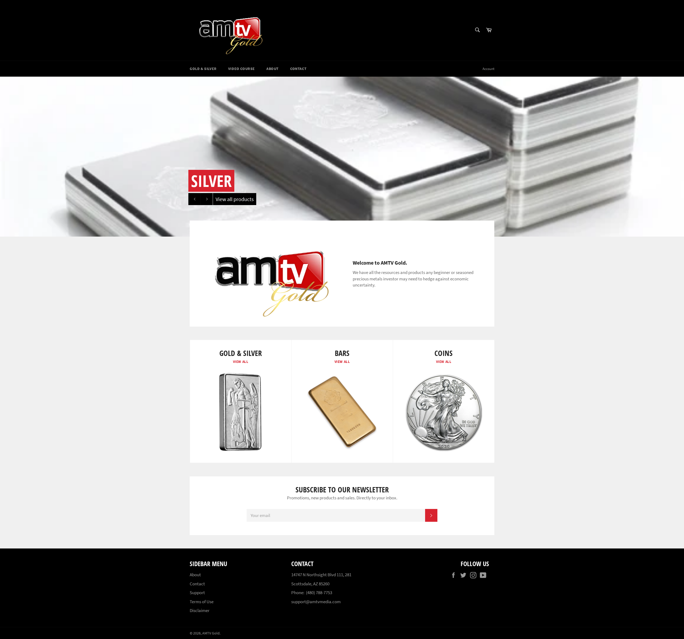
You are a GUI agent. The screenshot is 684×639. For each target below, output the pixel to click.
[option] (342, 156)
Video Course (241, 68)
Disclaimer (199, 610)
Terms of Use (201, 602)
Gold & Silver (203, 68)
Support (197, 592)
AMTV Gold (211, 633)
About (272, 68)
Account (488, 68)
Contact (298, 68)
